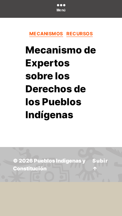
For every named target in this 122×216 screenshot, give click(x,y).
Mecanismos (46, 33)
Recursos (79, 33)
